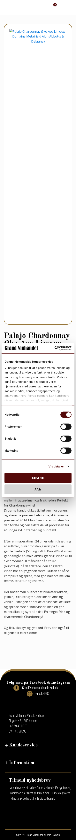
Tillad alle (38, 478)
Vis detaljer (56, 466)
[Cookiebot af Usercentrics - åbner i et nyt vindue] (55, 347)
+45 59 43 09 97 (18, 726)
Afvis (38, 489)
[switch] (66, 427)
